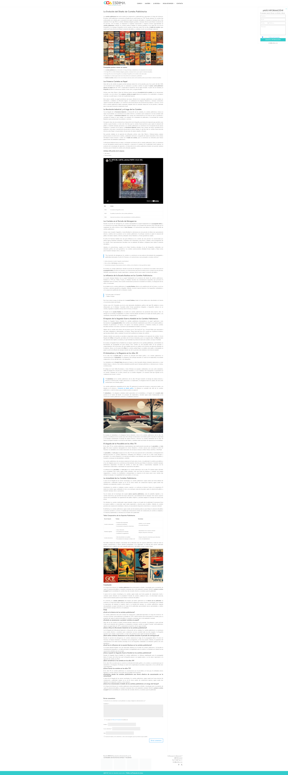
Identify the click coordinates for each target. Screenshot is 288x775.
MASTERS (147, 3)
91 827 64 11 (178, 760)
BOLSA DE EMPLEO (168, 3)
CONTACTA (179, 3)
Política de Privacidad (116, 719)
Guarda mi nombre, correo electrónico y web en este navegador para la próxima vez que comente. (126, 736)
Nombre (106, 724)
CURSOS (139, 3)
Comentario (106, 703)
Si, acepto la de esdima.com (117, 719)
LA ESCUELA (156, 3)
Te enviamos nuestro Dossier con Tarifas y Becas (272, 13)
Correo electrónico (108, 728)
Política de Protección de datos (134, 773)
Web (105, 733)
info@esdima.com (273, 43)
